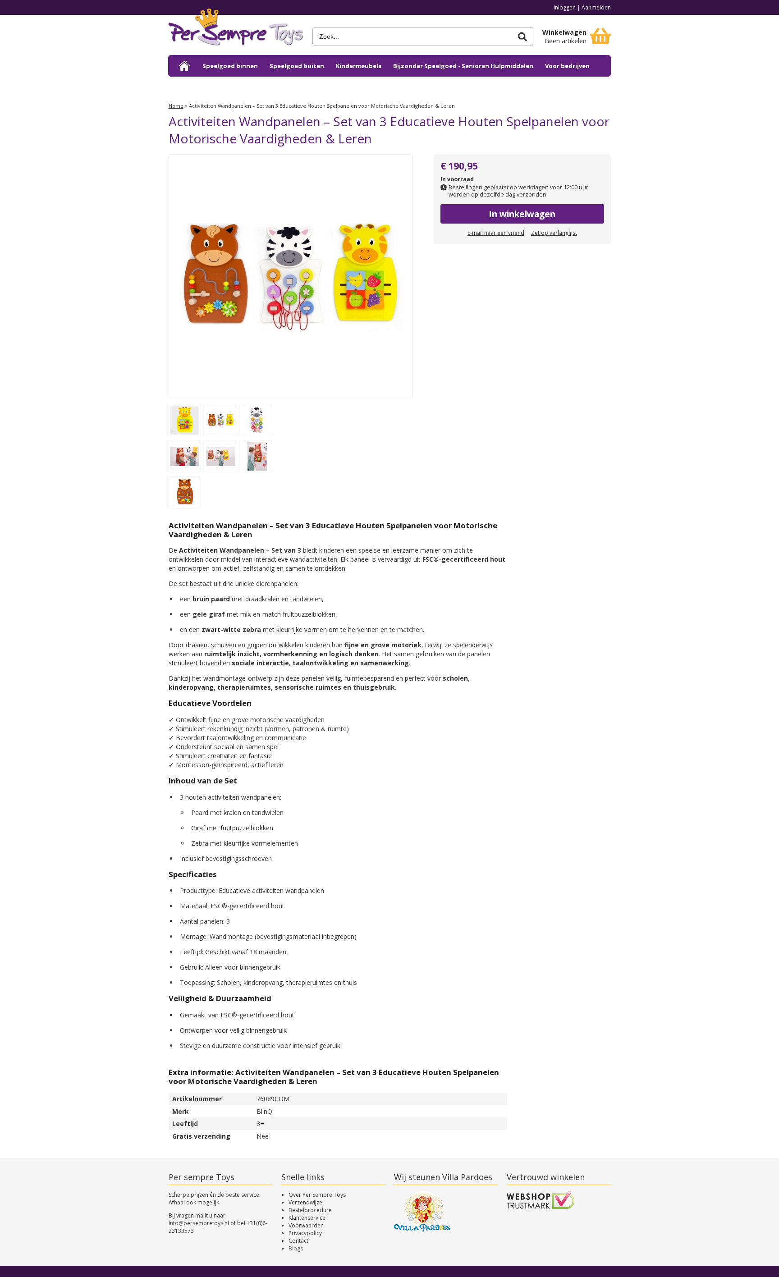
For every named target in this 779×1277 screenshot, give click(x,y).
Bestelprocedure (310, 1210)
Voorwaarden (306, 1225)
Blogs (296, 1248)
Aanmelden (596, 7)
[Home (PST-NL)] (185, 66)
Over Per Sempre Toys (317, 1195)
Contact (298, 1241)
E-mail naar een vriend (495, 233)
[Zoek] (522, 36)
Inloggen (565, 7)
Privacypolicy (305, 1233)
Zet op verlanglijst (554, 233)
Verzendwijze (305, 1202)
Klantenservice (307, 1218)
